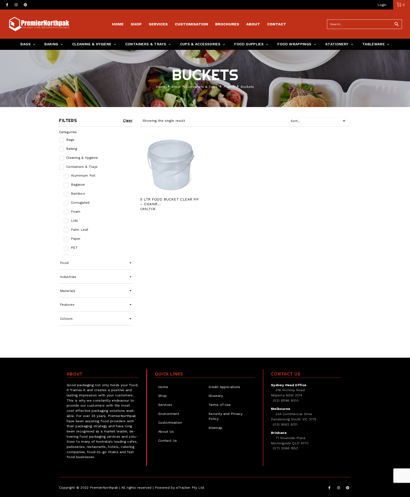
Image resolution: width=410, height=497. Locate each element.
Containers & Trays (202, 87)
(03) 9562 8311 (285, 424)
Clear (128, 120)
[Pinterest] (25, 4)
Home (161, 87)
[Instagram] (16, 4)
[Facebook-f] (7, 4)
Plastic (229, 87)
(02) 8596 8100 (286, 400)
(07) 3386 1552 (285, 448)
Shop (176, 87)
